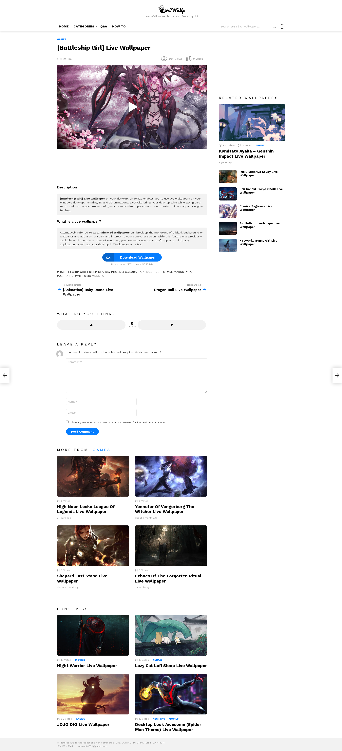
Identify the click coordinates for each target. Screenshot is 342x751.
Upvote (91, 325)
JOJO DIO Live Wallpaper (83, 724)
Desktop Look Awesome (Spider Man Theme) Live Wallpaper (168, 727)
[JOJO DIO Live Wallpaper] (93, 694)
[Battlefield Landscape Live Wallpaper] (228, 228)
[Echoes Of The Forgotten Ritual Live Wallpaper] (171, 545)
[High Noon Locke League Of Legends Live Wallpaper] (93, 476)
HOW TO (119, 26)
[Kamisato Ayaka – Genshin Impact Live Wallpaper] (252, 122)
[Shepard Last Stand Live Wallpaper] (93, 545)
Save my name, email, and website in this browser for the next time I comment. (119, 422)
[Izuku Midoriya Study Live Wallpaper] (228, 176)
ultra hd (66, 275)
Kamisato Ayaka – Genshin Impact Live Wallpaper (246, 153)
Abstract (160, 718)
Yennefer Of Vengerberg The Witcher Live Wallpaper (164, 509)
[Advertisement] (132, 165)
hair (191, 271)
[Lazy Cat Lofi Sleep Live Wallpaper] (171, 635)
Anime (260, 145)
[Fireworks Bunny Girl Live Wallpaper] (228, 245)
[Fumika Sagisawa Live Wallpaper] (228, 211)
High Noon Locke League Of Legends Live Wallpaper (86, 509)
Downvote (172, 325)
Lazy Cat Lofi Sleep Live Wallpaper (171, 665)
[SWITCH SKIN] (282, 26)
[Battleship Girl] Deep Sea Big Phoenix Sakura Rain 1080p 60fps (112, 271)
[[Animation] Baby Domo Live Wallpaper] (5, 375)
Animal (157, 660)
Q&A (103, 26)
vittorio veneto (90, 275)
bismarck (176, 271)
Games (102, 450)
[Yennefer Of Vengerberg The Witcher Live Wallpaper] (171, 476)
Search (274, 27)
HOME (64, 26)
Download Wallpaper (138, 257)
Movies (80, 660)
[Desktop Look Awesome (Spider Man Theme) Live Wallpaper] (171, 694)
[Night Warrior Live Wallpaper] (93, 635)
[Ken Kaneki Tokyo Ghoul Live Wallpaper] (228, 193)
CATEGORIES (84, 26)
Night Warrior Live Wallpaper (87, 665)
